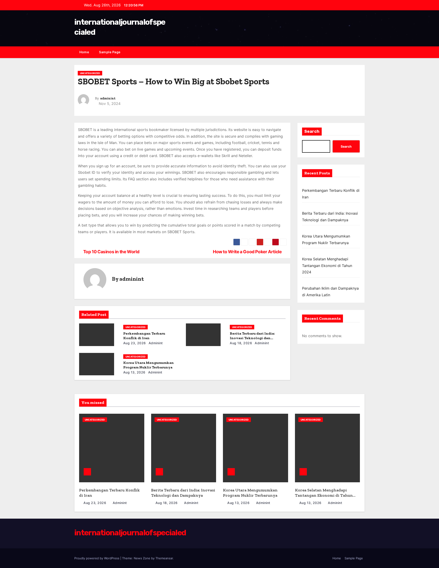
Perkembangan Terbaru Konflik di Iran (144, 335)
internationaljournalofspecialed (130, 532)
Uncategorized (90, 73)
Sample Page (109, 52)
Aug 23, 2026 (134, 343)
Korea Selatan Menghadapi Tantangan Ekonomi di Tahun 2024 (327, 265)
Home (84, 52)
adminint (107, 98)
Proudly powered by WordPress (97, 558)
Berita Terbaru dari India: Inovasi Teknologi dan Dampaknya (252, 338)
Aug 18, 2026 (241, 343)
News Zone (142, 558)
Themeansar (164, 558)
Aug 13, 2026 (134, 372)
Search (311, 131)
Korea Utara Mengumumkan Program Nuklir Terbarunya (148, 364)
